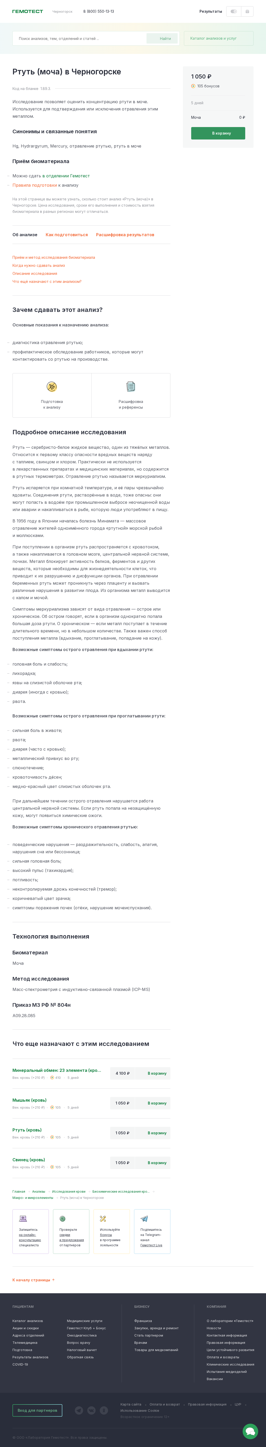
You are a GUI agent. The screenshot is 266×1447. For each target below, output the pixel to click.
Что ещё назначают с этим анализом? (47, 281)
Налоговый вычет (82, 1350)
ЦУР (238, 1404)
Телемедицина (24, 1342)
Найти (165, 38)
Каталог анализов (27, 1321)
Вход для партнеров (37, 1410)
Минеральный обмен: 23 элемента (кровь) (57, 1070)
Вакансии (215, 1379)
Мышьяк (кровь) (29, 1100)
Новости (214, 1328)
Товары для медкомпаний (156, 1350)
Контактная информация (227, 1335)
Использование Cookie (140, 1410)
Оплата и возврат (165, 1404)
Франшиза (143, 1321)
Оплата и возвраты (223, 1357)
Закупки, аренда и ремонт (156, 1328)
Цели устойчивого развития (230, 1350)
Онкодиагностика (82, 1335)
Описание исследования (34, 273)
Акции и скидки (25, 1328)
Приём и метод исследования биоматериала (53, 257)
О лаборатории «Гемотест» (230, 1321)
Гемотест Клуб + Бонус (86, 1328)
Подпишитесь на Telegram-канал (151, 1237)
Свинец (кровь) (28, 1159)
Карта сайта (131, 1404)
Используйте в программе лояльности (110, 1237)
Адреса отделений (28, 1335)
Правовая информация (226, 1342)
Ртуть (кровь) (27, 1130)
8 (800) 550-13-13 (98, 11)
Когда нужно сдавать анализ (38, 265)
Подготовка (22, 1350)
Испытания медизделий (227, 1371)
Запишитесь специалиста (30, 1237)
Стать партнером (148, 1335)
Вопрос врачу (78, 1342)
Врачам (140, 1342)
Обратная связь (80, 1357)
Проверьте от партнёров (71, 1237)
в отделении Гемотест (66, 175)
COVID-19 (20, 1364)
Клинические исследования (230, 1364)
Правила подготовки (34, 185)
